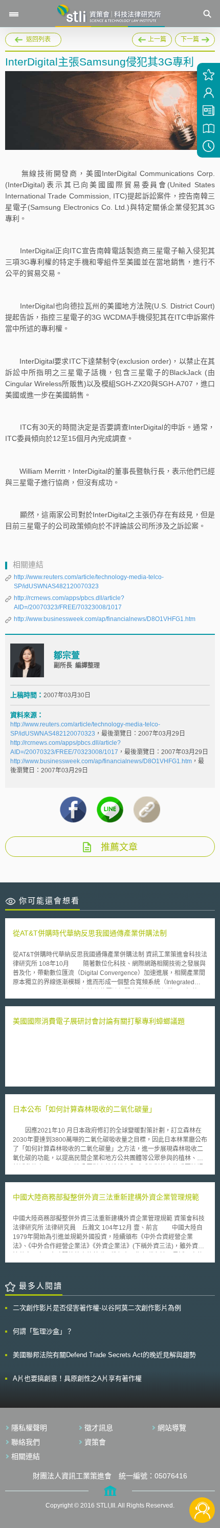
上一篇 (152, 38)
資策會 (95, 1442)
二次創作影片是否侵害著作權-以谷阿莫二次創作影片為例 (97, 1308)
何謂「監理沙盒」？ (43, 1331)
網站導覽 (172, 1428)
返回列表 (38, 39)
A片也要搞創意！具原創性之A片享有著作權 (77, 1378)
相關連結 (25, 1456)
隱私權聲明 (29, 1428)
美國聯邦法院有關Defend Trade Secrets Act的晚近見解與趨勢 (104, 1355)
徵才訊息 (98, 1428)
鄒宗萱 (67, 655)
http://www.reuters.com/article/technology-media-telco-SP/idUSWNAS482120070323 (89, 581)
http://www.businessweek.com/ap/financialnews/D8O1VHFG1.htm (104, 619)
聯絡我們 (25, 1442)
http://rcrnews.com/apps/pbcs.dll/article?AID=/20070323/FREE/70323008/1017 (69, 602)
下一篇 (187, 38)
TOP (202, 1476)
